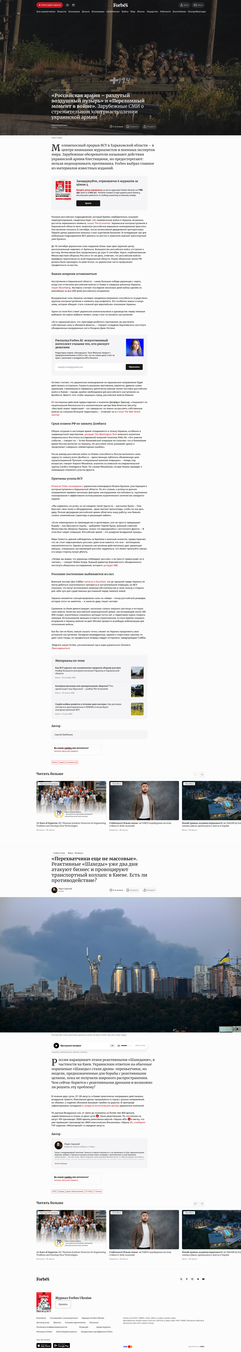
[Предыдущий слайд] (195, 1203)
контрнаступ (72, 762)
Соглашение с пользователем (64, 1318)
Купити (88, 203)
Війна (54, 762)
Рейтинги (165, 11)
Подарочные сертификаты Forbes (96, 1332)
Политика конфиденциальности (51, 1327)
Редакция (83, 1327)
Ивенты (57, 1322)
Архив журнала (103, 1327)
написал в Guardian (95, 581)
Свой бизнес (113, 11)
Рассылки (93, 1322)
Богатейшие (179, 11)
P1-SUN (89, 1191)
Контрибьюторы (197, 11)
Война (125, 11)
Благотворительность (66, 1332)
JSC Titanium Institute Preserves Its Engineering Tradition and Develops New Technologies (71, 824)
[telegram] (198, 1279)
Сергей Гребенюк (59, 125)
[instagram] (192, 1279)
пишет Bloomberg (61, 287)
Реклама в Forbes (44, 1332)
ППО (54, 1191)
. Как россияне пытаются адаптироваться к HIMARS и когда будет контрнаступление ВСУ (88, 707)
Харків (62, 762)
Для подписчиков (45, 11)
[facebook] (187, 1279)
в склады (87, 1106)
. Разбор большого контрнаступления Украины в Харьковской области (88, 671)
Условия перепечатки (75, 1322)
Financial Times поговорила (66, 486)
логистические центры (106, 1106)
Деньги (86, 11)
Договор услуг (42, 1322)
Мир (132, 11)
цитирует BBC (110, 565)
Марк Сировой (65, 889)
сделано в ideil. (196, 1346)
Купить (63, 1304)
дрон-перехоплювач (75, 1191)
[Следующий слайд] (202, 774)
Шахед (61, 1191)
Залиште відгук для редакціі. (66, 751)
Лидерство (152, 11)
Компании (74, 11)
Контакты (41, 1318)
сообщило (139, 1122)
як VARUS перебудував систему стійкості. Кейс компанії (140, 824)
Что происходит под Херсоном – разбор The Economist (84, 687)
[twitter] (181, 1279)
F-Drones (97, 1191)
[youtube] (203, 1279)
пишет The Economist (98, 223)
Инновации (98, 11)
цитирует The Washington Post (100, 434)
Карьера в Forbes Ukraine (93, 1318)
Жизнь (141, 11)
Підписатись (134, 367)
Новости (61, 11)
